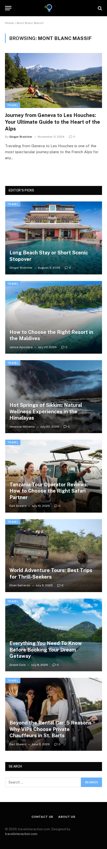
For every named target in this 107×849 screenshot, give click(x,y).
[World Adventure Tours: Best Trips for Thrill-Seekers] (53, 555)
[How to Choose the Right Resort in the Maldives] (53, 317)
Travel (12, 105)
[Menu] (8, 8)
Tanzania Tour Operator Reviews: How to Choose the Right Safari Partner (48, 491)
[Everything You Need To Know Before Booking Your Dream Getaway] (53, 635)
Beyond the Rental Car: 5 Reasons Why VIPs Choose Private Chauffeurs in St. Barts (50, 729)
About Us (66, 817)
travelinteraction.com (21, 834)
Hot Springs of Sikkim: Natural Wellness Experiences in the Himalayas (45, 411)
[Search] (99, 8)
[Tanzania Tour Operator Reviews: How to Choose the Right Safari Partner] (53, 476)
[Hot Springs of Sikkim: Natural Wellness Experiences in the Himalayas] (53, 396)
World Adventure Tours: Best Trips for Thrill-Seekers (50, 573)
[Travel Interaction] (53, 8)
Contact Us (42, 817)
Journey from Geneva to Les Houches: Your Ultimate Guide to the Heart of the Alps (52, 122)
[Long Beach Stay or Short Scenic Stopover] (53, 237)
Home (9, 23)
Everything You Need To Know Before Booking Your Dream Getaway (45, 649)
